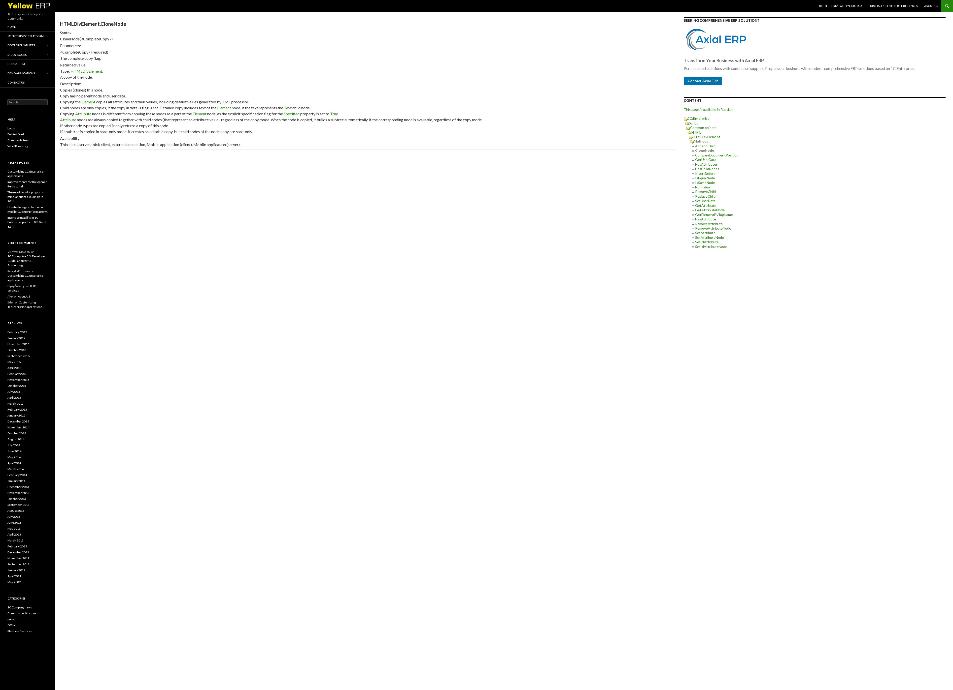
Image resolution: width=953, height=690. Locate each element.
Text (288, 107)
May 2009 (14, 582)
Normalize (702, 187)
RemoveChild (705, 191)
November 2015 (18, 380)
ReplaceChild (705, 196)
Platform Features (19, 631)
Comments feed (18, 140)
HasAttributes (706, 164)
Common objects (703, 127)
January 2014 (16, 481)
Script (693, 123)
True (334, 113)
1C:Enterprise (699, 118)
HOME (11, 26)
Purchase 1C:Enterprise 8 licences (893, 5)
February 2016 (17, 374)
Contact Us (16, 82)
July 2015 (13, 391)
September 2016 (18, 356)
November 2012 (18, 558)
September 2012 (18, 564)
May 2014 (14, 457)
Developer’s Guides (21, 45)
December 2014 (18, 421)
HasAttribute (705, 219)
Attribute (83, 113)
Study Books (17, 54)
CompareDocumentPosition (717, 155)
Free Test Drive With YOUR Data (840, 5)
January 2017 (16, 338)
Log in (11, 128)
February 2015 (17, 409)
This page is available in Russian (708, 109)
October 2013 (16, 499)
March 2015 (15, 403)
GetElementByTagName (714, 214)
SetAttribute (705, 233)
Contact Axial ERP (703, 81)
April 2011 (14, 576)
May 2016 (14, 362)
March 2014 (15, 469)
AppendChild (705, 146)
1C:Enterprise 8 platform (25, 36)
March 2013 (15, 540)
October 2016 (16, 350)
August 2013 (15, 510)
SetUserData (705, 201)
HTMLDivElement (86, 71)
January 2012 (16, 570)
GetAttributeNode (710, 210)
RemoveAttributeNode (713, 228)
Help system (16, 63)
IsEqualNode (705, 178)
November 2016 (18, 344)
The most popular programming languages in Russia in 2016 (25, 196)
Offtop (11, 625)
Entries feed (15, 134)
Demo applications (21, 73)
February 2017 (17, 332)
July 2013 (13, 516)
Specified (292, 113)
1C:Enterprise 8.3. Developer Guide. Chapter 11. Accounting (26, 260)
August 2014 (15, 439)
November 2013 (18, 493)
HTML (696, 132)
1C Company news (19, 607)
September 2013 (18, 505)
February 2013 (17, 546)
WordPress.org (17, 146)
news (11, 619)
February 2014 (17, 475)
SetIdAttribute (707, 242)
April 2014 (14, 463)
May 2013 (14, 528)
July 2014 (13, 445)
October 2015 (16, 386)
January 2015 (16, 415)
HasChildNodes (707, 169)
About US (931, 5)
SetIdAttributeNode (711, 246)
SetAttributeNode (709, 237)
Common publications (21, 613)
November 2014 (18, 427)
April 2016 (14, 368)
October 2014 (16, 433)
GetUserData (705, 159)
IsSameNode (705, 182)
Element (88, 101)
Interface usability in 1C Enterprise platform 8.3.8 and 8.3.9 (26, 222)
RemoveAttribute (709, 224)
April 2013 (14, 534)
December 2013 (18, 487)
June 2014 (14, 451)
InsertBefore (705, 173)
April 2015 (14, 397)
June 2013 (14, 522)
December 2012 (18, 552)
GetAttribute (705, 205)
